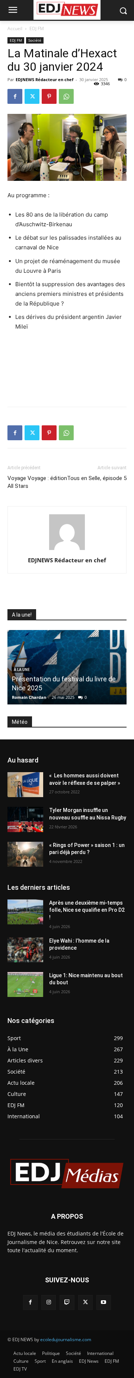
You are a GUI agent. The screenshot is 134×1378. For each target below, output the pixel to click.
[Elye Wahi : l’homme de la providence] (25, 949)
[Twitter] (32, 96)
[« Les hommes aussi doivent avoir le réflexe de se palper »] (25, 784)
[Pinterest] (49, 96)
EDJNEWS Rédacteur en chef (44, 79)
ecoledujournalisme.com (65, 1339)
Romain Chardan (29, 697)
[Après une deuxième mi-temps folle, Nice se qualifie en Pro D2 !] (25, 911)
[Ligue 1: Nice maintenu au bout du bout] (25, 984)
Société (34, 40)
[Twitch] (67, 1302)
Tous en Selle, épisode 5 (97, 478)
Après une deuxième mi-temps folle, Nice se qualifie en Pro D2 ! (87, 910)
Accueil (14, 28)
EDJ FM (36, 28)
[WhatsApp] (66, 96)
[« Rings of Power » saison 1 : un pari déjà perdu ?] (25, 854)
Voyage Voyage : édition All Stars (37, 482)
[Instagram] (48, 1302)
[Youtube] (103, 1302)
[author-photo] (67, 550)
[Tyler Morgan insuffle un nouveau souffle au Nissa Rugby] (25, 819)
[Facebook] (14, 96)
